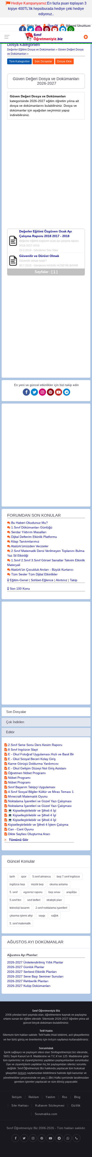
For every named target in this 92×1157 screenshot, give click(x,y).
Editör (10, 732)
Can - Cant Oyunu (20, 829)
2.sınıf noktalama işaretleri (51, 907)
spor (23, 876)
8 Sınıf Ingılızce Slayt (22, 749)
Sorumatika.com (46, 1114)
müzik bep (37, 884)
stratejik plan (54, 900)
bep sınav (54, 892)
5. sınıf (13, 892)
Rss (64, 1097)
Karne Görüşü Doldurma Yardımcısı (33, 763)
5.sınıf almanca (41, 876)
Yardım (50, 1097)
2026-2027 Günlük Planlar (25, 967)
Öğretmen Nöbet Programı (26, 773)
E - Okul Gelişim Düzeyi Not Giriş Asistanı (36, 768)
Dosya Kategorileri (23, 44)
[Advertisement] (46, 169)
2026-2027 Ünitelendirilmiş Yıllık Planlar (35, 962)
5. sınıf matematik (20, 923)
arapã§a (71, 892)
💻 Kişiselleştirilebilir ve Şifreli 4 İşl (31, 810)
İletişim (17, 1097)
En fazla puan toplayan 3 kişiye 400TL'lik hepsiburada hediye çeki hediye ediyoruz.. (47, 8)
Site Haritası (20, 1105)
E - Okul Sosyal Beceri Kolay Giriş (31, 759)
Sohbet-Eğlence (42, 580)
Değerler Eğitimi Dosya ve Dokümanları (31, 49)
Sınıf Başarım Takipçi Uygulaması (31, 787)
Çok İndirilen (15, 722)
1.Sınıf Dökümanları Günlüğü (31, 527)
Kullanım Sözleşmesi (49, 1105)
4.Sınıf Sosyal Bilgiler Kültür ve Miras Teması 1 (40, 792)
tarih (12, 876)
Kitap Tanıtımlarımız (24, 541)
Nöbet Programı (19, 777)
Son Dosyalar (43, 61)
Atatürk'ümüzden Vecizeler (29, 546)
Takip (73, 580)
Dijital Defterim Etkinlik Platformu (33, 537)
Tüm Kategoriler (19, 61)
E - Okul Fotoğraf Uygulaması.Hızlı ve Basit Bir (40, 754)
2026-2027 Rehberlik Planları (27, 981)
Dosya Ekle (64, 61)
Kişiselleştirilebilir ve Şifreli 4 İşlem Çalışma (37, 824)
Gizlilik (76, 1105)
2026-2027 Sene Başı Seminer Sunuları (35, 976)
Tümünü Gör (18, 840)
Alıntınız (61, 580)
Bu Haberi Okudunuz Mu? (29, 522)
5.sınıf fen (15, 900)
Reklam (34, 1097)
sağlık (54, 915)
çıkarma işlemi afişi (21, 915)
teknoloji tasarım (19, 907)
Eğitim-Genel (18, 580)
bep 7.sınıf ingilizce (68, 876)
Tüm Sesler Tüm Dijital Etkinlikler (34, 574)
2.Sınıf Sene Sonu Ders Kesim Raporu (34, 745)
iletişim (52, 1039)
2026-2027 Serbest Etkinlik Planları (32, 971)
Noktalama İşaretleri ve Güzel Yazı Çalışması (39, 801)
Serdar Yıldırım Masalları (28, 532)
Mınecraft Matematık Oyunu (27, 796)
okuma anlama (59, 884)
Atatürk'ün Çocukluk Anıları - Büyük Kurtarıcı (41, 569)
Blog (77, 1097)
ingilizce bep (17, 884)
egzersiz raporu (32, 892)
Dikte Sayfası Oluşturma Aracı (28, 834)
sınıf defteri (33, 900)
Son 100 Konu (19, 588)
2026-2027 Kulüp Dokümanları (28, 986)
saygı (42, 915)
